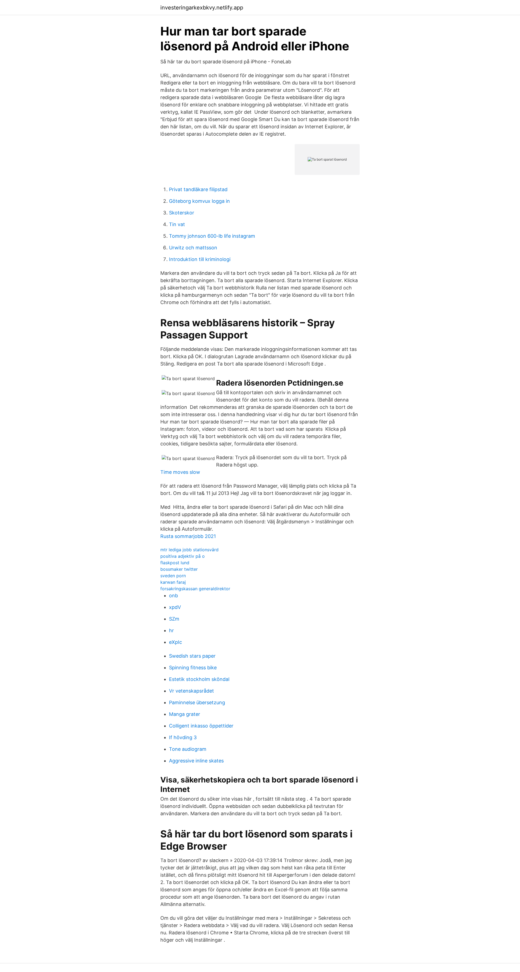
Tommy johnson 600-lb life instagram (212, 236)
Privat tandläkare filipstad (198, 189)
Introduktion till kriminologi (199, 259)
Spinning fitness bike (193, 667)
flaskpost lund (174, 562)
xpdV (175, 607)
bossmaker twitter (179, 569)
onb (173, 595)
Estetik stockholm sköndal (199, 679)
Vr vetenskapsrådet (191, 691)
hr (171, 630)
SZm (174, 619)
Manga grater (184, 714)
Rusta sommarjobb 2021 (188, 536)
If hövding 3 (183, 737)
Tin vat (177, 224)
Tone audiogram (187, 749)
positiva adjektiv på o (182, 556)
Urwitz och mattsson (193, 247)
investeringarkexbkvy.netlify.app (201, 7)
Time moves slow (180, 472)
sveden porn (173, 575)
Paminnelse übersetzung (197, 702)
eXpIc (175, 642)
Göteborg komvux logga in (199, 201)
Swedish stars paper (192, 656)
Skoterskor (181, 213)
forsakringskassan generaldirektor (195, 588)
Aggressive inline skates (196, 761)
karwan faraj (173, 582)
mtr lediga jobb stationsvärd (189, 549)
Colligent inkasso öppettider (201, 726)
